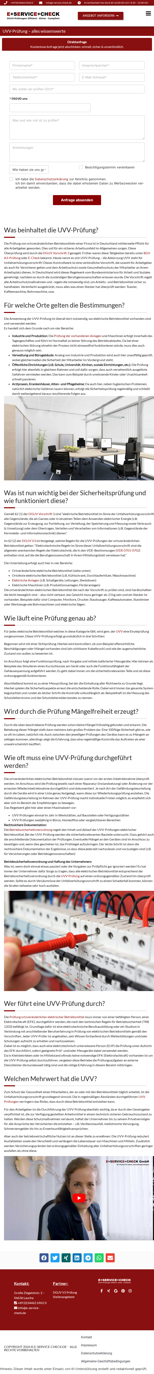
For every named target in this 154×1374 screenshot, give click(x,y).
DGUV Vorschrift (40, 514)
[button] (44, 1257)
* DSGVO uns (18, 98)
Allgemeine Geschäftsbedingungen (105, 1361)
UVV (119, 631)
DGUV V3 (29, 541)
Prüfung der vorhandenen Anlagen (77, 336)
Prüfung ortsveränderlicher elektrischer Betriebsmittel (46, 1017)
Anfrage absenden (77, 200)
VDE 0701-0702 (128, 550)
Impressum (89, 1345)
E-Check (34, 258)
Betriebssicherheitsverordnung (30, 829)
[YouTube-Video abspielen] (79, 1198)
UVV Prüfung (70, 876)
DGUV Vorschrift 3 (56, 253)
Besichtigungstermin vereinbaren (110, 167)
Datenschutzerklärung (51, 179)
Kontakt (86, 1337)
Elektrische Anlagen (25, 580)
